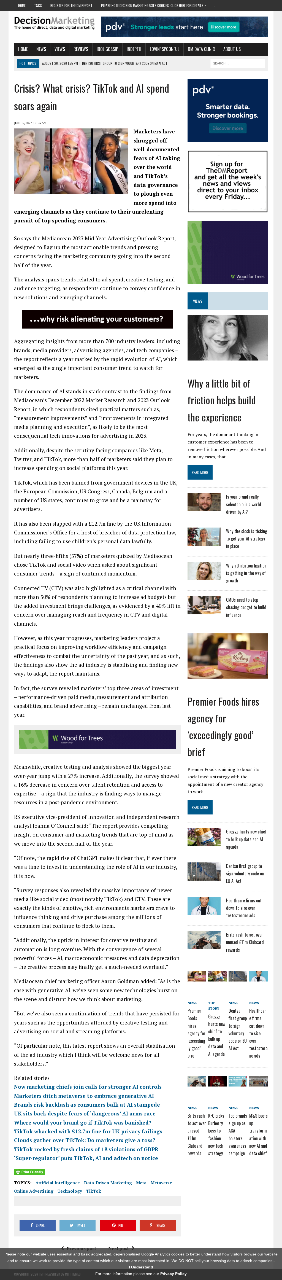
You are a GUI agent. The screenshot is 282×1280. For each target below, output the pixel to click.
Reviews (81, 49)
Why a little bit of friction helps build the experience (222, 400)
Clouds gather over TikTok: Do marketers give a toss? (84, 1140)
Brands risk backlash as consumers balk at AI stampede (87, 1104)
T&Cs (38, 5)
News (41, 49)
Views (60, 49)
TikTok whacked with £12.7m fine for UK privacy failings (88, 1131)
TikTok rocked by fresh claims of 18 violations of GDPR (86, 1149)
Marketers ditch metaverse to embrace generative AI (84, 1095)
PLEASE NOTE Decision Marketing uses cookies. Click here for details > (153, 5)
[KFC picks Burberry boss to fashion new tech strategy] (217, 1082)
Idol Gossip (107, 49)
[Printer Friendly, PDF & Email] (29, 1171)
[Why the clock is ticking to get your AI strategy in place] (204, 542)
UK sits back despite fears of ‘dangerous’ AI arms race (85, 1113)
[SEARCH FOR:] (237, 62)
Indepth (134, 49)
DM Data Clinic (201, 49)
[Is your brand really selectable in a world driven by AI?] (204, 508)
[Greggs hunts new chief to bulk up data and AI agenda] (204, 843)
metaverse (161, 1182)
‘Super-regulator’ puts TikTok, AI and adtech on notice (86, 1158)
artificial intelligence (58, 1182)
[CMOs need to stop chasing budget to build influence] (204, 611)
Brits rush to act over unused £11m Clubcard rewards (245, 942)
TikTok (93, 1191)
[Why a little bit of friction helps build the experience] (228, 357)
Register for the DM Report (71, 5)
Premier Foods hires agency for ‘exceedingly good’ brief (196, 1033)
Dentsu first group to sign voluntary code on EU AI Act (245, 873)
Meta (141, 1182)
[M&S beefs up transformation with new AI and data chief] (258, 1082)
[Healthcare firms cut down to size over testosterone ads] (204, 911)
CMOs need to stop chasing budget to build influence (246, 607)
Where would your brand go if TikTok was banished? (82, 1122)
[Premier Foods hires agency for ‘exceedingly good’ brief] (228, 675)
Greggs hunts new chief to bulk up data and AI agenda (246, 839)
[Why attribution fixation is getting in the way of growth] (204, 577)
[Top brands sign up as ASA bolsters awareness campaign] (238, 1082)
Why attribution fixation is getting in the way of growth (246, 573)
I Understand (141, 1267)
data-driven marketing (108, 1182)
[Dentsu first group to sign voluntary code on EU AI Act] (204, 877)
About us (232, 49)
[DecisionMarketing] (54, 23)
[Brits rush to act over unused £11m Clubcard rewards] (204, 946)
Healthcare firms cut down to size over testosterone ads (244, 908)
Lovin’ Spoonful (164, 49)
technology (70, 1191)
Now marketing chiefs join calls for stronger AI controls (88, 1086)
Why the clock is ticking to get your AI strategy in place (246, 538)
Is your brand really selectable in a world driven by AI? (243, 504)
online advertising (33, 1191)
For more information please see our (141, 1273)
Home (22, 5)
